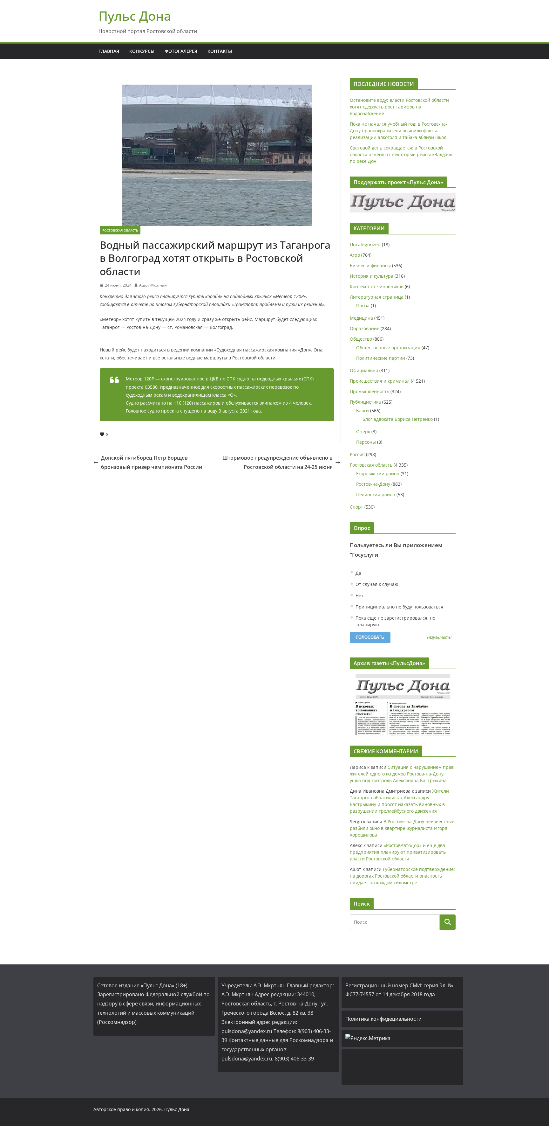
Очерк (363, 431)
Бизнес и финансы (370, 265)
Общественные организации (388, 347)
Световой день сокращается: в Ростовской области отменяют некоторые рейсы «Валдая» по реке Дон (401, 154)
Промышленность (369, 391)
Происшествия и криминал (380, 381)
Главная (108, 51)
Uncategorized (365, 244)
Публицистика (365, 402)
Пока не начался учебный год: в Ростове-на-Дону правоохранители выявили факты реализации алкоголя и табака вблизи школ (398, 130)
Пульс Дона (134, 15)
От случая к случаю (376, 584)
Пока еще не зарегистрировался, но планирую (394, 621)
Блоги (362, 410)
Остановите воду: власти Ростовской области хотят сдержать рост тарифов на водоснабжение (399, 106)
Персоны (366, 442)
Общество (361, 339)
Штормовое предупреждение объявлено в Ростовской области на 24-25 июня (277, 462)
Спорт (356, 507)
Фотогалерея (181, 51)
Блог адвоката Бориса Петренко (398, 419)
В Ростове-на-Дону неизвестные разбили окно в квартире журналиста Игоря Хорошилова (402, 828)
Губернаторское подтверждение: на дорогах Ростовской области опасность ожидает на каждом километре (402, 876)
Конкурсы (141, 51)
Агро (355, 255)
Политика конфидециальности (383, 1018)
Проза (362, 305)
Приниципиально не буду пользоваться (398, 607)
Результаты (439, 638)
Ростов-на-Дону (373, 484)
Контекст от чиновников (376, 286)
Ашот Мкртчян (153, 285)
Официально (364, 370)
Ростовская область (120, 230)
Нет (358, 596)
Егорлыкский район (377, 473)
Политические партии (380, 358)
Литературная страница (376, 297)
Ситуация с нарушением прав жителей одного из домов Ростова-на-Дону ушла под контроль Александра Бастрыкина (402, 773)
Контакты (219, 51)
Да (357, 573)
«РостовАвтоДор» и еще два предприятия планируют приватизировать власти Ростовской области (398, 852)
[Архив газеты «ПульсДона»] (403, 704)
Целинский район (375, 494)
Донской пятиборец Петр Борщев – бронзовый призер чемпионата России (151, 462)
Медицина (361, 318)
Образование (364, 328)
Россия (357, 454)
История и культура (371, 276)
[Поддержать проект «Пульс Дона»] (403, 202)
